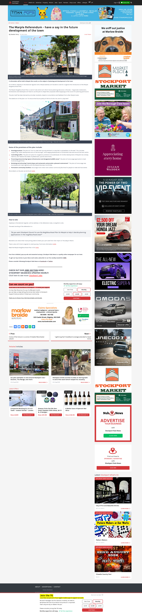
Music (98, 577)
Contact (57, 587)
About (37, 587)
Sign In (116, 2)
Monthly (84, 289)
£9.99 (86, 294)
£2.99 (68, 294)
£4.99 (77, 294)
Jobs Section (31, 270)
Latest (107, 475)
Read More (42, 382)
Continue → (77, 298)
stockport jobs (35, 275)
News (25, 2)
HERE (33, 171)
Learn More (125, 508)
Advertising (47, 587)
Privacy (45, 589)
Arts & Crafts (100, 508)
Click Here (113, 468)
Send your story (84, 23)
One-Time (70, 289)
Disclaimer (50, 589)
